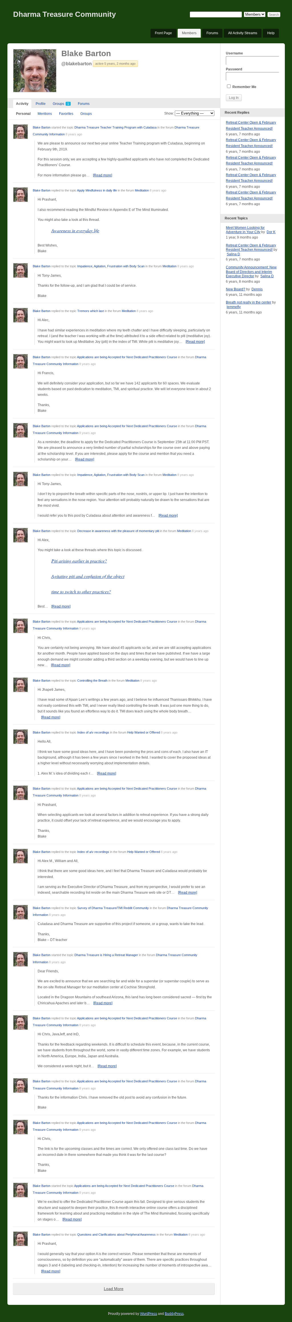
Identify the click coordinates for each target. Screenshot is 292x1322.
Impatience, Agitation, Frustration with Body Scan (111, 266)
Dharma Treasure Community (64, 14)
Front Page (163, 33)
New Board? (235, 289)
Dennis (257, 289)
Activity (22, 104)
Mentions (45, 114)
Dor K (271, 232)
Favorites (66, 114)
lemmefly (234, 307)
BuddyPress (174, 1313)
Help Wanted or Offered (143, 732)
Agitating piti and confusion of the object (87, 576)
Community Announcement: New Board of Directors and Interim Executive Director (251, 271)
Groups (61, 104)
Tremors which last (90, 311)
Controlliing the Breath (92, 680)
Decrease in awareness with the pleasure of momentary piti (118, 531)
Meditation (142, 190)
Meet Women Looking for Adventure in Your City (245, 230)
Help (271, 33)
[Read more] (102, 175)
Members (189, 33)
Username (234, 53)
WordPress (148, 1313)
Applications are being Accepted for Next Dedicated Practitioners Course (127, 357)
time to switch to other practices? (81, 591)
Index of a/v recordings (93, 732)
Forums (212, 33)
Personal (23, 114)
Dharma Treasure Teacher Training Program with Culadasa (115, 127)
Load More (113, 1288)
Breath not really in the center (248, 302)
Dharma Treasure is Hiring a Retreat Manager (106, 955)
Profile (41, 104)
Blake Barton (86, 53)
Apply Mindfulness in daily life (97, 190)
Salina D (233, 254)
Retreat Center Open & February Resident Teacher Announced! (251, 247)
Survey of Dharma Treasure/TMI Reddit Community (113, 908)
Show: (169, 113)
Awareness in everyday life (75, 230)
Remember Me (244, 87)
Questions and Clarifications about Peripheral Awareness (116, 1234)
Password (234, 69)
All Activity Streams (242, 33)
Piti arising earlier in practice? (79, 561)
